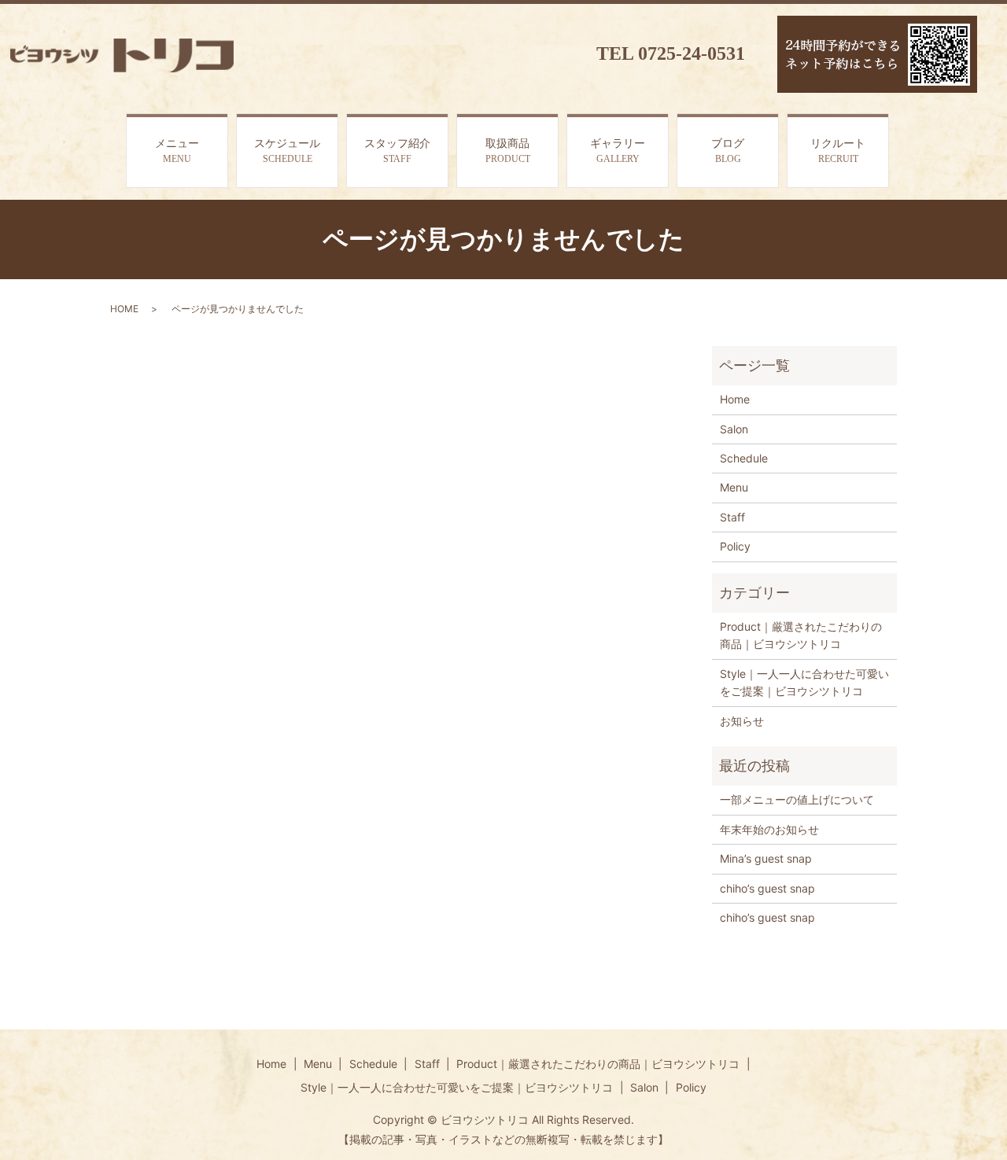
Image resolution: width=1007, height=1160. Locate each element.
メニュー (177, 151)
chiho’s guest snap (767, 888)
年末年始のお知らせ (769, 829)
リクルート (837, 151)
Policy (735, 546)
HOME (124, 309)
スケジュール (287, 151)
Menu (734, 487)
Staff (732, 517)
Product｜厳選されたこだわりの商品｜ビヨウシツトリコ (801, 635)
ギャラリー (617, 151)
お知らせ (742, 720)
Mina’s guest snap (766, 858)
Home (735, 399)
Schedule (744, 458)
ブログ (727, 151)
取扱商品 (507, 151)
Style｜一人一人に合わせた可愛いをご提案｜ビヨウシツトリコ (804, 682)
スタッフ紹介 (397, 151)
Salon (734, 429)
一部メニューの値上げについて (797, 799)
